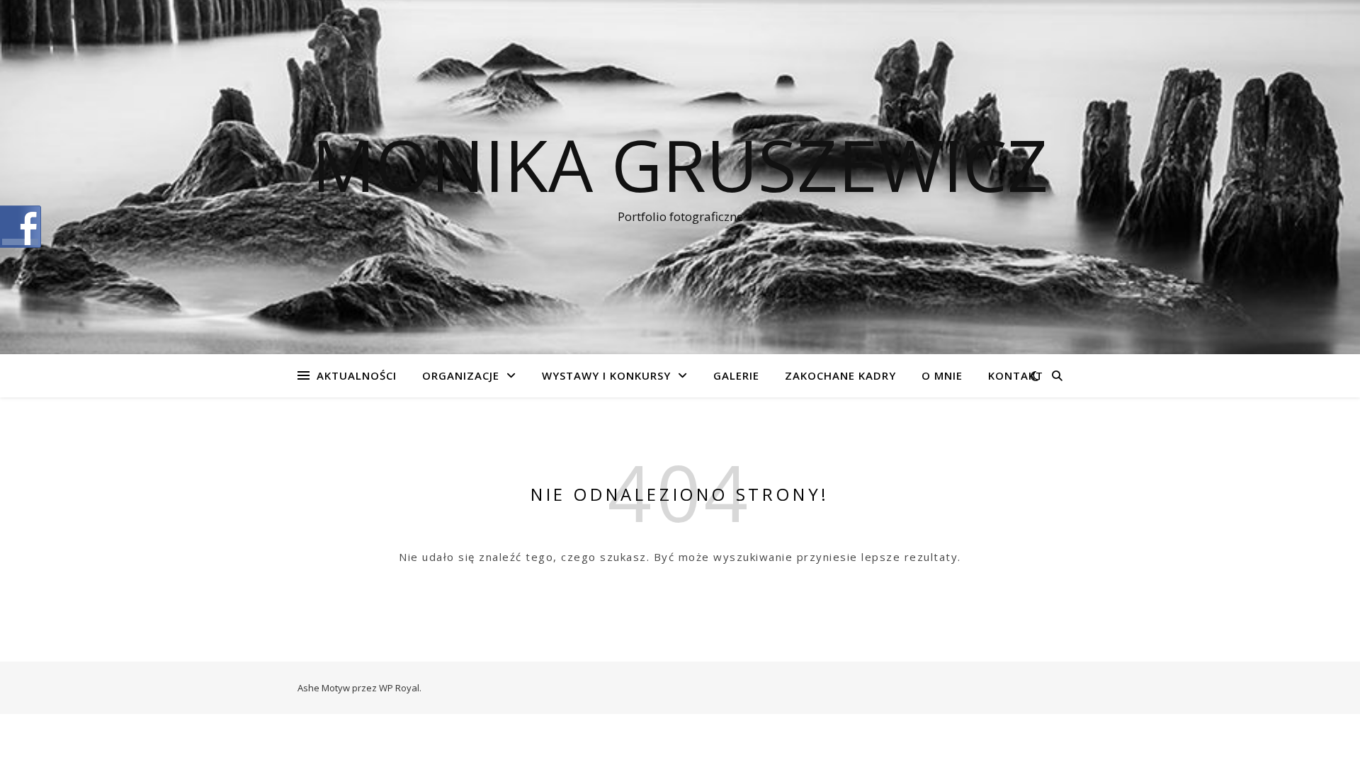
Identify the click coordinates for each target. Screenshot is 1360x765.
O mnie (942, 375)
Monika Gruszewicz (680, 164)
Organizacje (460, 375)
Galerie (736, 375)
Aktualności (357, 375)
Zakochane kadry (840, 375)
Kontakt (1015, 375)
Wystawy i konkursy (606, 375)
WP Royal (399, 687)
